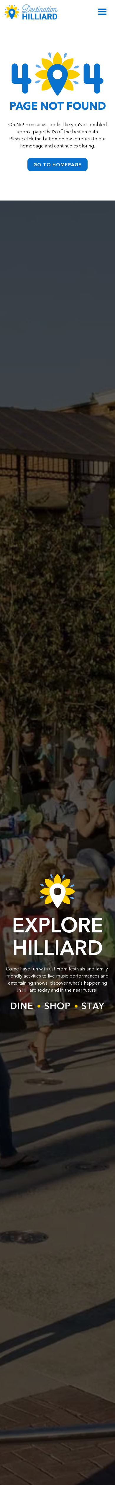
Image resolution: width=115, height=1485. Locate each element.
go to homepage (57, 164)
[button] (102, 12)
